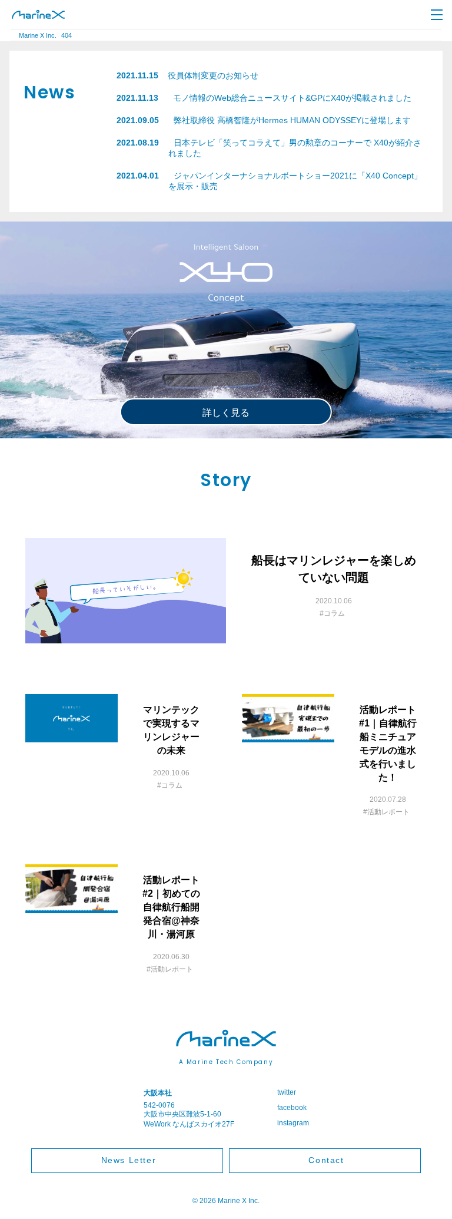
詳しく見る (226, 413)
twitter (286, 1092)
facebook (292, 1108)
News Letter (129, 1160)
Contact (326, 1160)
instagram (293, 1123)
